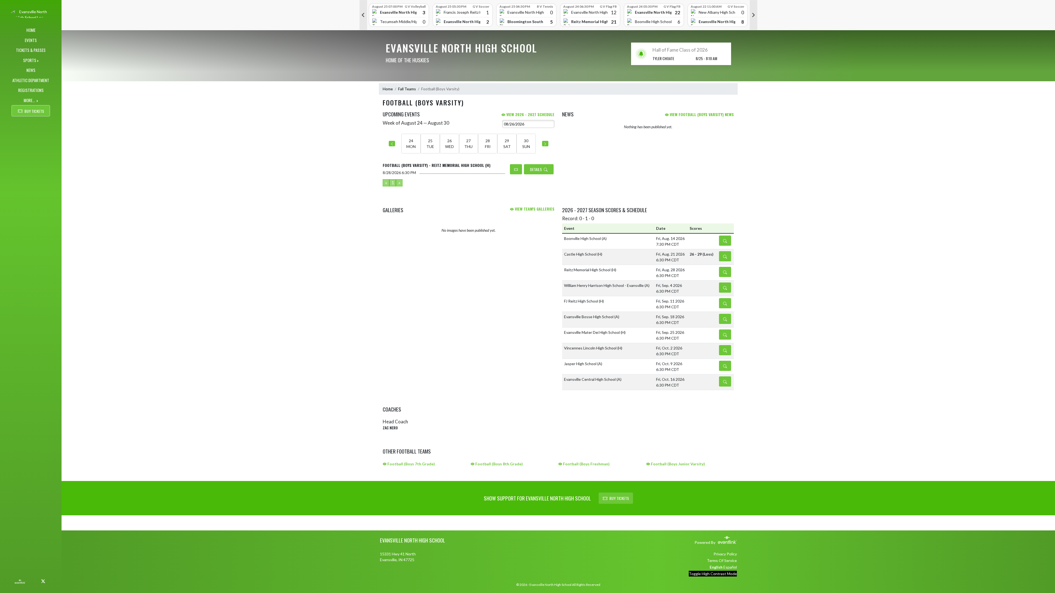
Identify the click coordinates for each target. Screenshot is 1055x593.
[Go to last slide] (363, 15)
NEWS (30, 70)
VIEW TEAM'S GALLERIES (534, 209)
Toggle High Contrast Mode (713, 573)
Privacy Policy (725, 554)
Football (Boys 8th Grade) (498, 463)
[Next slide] (753, 15)
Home (388, 88)
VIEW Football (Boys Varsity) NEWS (701, 114)
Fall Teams (407, 88)
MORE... (30, 100)
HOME (30, 30)
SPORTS (29, 60)
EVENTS (31, 40)
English (716, 567)
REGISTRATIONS (31, 90)
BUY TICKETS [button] (34, 111)
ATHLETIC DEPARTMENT (30, 80)
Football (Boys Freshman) (586, 463)
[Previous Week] (392, 143)
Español (730, 567)
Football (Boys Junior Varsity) (677, 463)
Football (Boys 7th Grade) (411, 463)
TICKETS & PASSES (31, 50)
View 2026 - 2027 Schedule (529, 114)
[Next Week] (545, 143)
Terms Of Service (722, 560)
